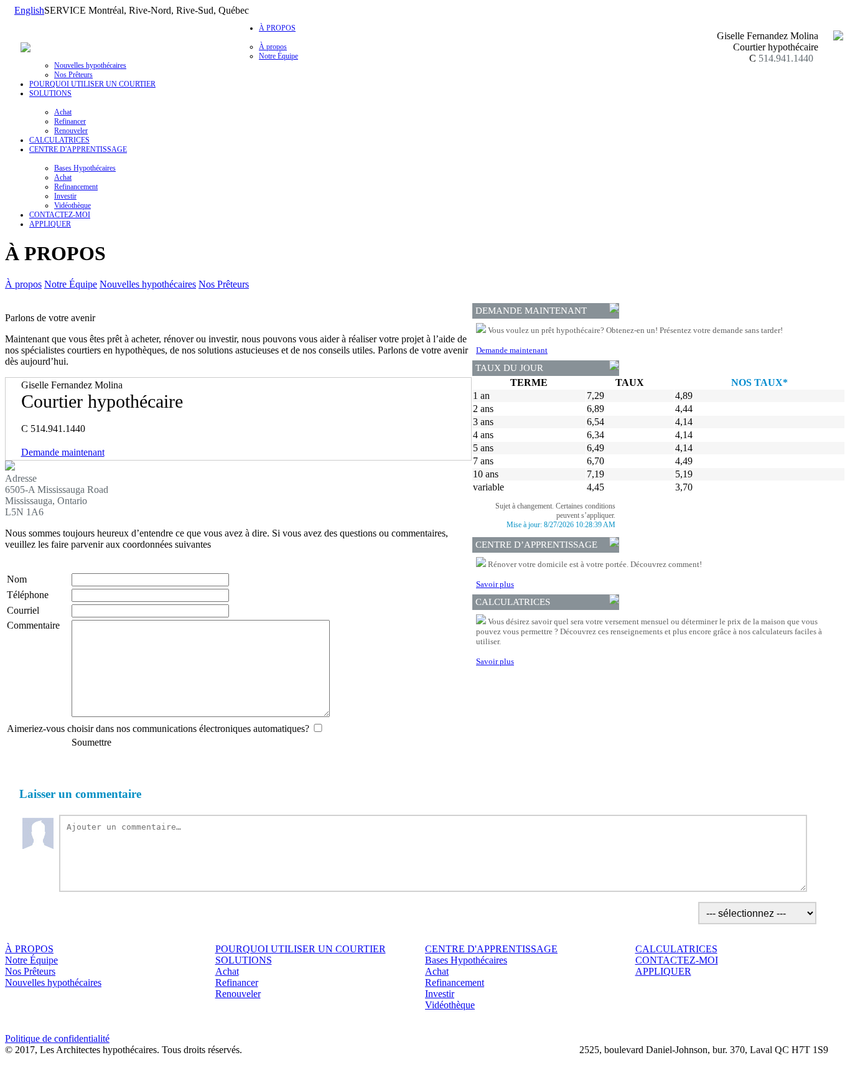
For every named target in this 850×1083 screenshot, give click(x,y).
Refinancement (76, 186)
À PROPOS (29, 949)
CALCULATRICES (59, 140)
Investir (65, 196)
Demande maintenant (63, 452)
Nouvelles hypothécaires (90, 65)
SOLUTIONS (243, 960)
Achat (63, 112)
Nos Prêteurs (73, 74)
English (29, 10)
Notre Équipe (278, 56)
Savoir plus (495, 584)
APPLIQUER (50, 224)
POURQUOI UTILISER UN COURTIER (92, 84)
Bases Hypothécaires (85, 168)
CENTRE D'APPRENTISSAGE (491, 949)
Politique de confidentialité (57, 1038)
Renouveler (71, 130)
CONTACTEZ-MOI (59, 214)
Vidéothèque (72, 205)
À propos (273, 46)
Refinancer (70, 121)
